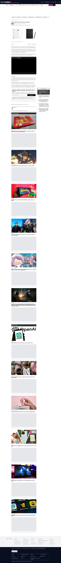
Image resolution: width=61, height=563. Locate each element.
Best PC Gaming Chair (26, 543)
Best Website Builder (17, 543)
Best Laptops (25, 538)
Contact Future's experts (24, 554)
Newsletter (34, 44)
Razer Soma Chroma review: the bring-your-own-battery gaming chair (44, 96)
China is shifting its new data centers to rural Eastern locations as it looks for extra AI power (44, 92)
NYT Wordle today (38, 17)
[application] (23, 66)
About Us (13, 554)
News (12, 23)
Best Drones (51, 542)
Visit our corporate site (41, 548)
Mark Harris (16, 23)
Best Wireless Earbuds (41, 542)
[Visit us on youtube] (47, 2)
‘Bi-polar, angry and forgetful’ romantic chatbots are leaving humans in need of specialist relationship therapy (43, 110)
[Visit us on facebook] (44, 2)
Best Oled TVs (33, 542)
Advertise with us (32, 556)
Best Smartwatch (33, 543)
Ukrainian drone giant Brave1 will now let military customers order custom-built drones (43, 100)
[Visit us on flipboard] (48, 2)
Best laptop (24, 17)
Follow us (30, 44)
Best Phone (32, 538)
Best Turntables (40, 538)
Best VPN (44, 17)
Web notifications (42, 556)
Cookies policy (23, 556)
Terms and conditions (43, 554)
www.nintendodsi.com (25, 104)
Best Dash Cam (52, 540)
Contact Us (31, 554)
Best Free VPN (16, 540)
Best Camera (51, 538)
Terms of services (22, 97)
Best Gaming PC (25, 542)
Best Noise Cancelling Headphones (43, 540)
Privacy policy (13, 556)
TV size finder (18, 17)
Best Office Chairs (40, 543)
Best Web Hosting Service (17, 542)
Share (13, 44)
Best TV (32, 540)
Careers (22, 558)
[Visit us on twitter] (45, 2)
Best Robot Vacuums (52, 543)
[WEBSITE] (12, 108)
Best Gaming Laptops (26, 540)
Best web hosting (31, 17)
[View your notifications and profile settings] (56, 2)
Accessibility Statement (15, 558)
